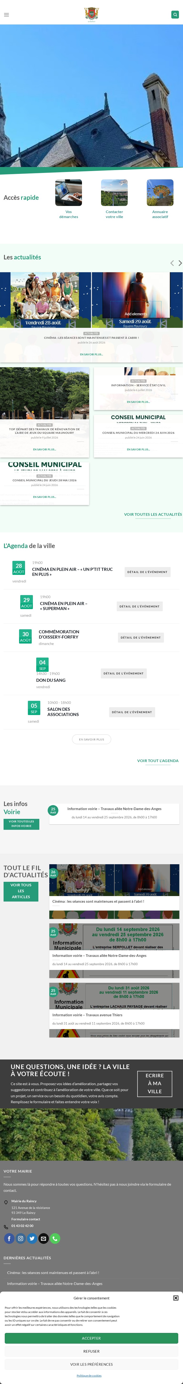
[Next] (179, 816)
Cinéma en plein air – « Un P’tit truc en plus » (72, 572)
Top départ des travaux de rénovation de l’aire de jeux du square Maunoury (44, 431)
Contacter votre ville (114, 214)
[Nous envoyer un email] (43, 1238)
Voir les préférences (91, 1364)
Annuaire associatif (160, 214)
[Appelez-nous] (55, 1238)
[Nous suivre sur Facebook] (9, 1238)
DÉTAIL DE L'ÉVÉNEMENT (147, 571)
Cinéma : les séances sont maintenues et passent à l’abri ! (91, 337)
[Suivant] (180, 264)
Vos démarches (68, 214)
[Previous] (49, 816)
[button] (175, 1298)
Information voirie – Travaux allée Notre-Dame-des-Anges (114, 809)
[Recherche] (175, 15)
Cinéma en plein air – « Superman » (63, 606)
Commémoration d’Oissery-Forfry (59, 634)
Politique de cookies (89, 1375)
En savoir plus (91, 739)
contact (10, 1190)
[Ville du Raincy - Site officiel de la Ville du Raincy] (91, 14)
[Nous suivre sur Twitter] (32, 1238)
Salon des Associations (63, 711)
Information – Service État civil (138, 385)
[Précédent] (172, 264)
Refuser (91, 1351)
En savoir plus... (91, 354)
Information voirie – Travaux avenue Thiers (87, 1015)
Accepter (91, 1338)
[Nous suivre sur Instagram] (20, 1238)
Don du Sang (51, 680)
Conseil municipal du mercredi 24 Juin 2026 (138, 432)
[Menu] (6, 14)
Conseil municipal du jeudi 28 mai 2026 (45, 480)
